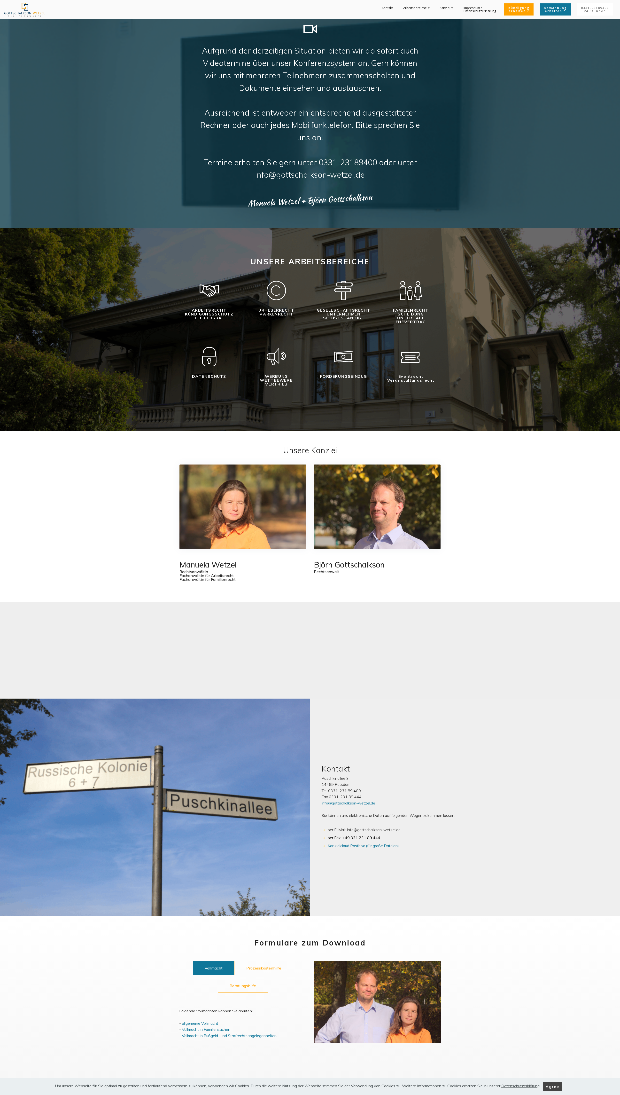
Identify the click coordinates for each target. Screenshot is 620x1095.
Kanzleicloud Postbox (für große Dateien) (363, 845)
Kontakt (387, 8)
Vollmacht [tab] (214, 968)
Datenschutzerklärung (520, 1086)
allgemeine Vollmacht (200, 1023)
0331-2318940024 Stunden (595, 9)
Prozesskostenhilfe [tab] (263, 968)
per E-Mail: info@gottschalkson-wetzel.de (364, 829)
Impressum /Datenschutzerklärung (480, 9)
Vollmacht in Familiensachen (206, 1029)
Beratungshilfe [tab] (243, 985)
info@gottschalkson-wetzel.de (348, 803)
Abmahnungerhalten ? (555, 9)
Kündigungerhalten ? (518, 9)
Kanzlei (445, 8)
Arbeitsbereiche (415, 8)
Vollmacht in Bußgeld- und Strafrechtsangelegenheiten (229, 1035)
